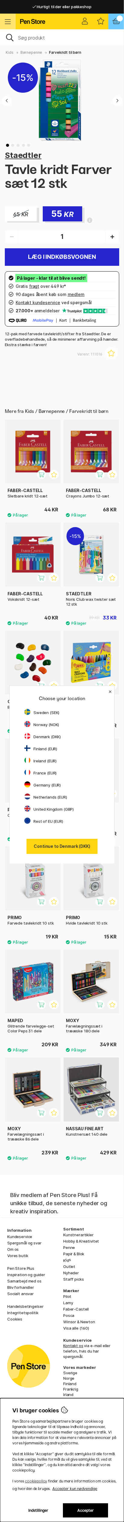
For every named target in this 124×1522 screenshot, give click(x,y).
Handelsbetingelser (25, 1306)
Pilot (67, 1296)
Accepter (85, 1510)
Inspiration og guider (26, 1274)
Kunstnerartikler (78, 1234)
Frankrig (70, 1389)
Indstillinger (38, 1510)
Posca (68, 1315)
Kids (9, 52)
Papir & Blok (73, 1253)
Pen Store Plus (20, 1268)
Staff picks (73, 1279)
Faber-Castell (76, 1309)
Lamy (68, 1302)
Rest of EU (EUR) (48, 821)
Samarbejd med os (24, 1281)
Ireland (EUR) (45, 760)
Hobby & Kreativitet (81, 1241)
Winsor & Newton (79, 1321)
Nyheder (71, 1272)
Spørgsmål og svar (24, 1242)
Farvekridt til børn (65, 52)
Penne (69, 1247)
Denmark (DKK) (47, 736)
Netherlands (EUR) (50, 797)
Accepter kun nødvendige (74, 1488)
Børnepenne (31, 52)
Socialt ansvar (20, 1293)
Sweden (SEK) (46, 712)
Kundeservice (19, 1236)
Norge (68, 1378)
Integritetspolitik (22, 1312)
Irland (68, 1394)
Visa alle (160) (76, 1328)
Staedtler (23, 155)
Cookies (14, 1319)
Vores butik (17, 1255)
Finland (69, 1383)
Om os (13, 1249)
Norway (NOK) (46, 724)
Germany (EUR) (47, 785)
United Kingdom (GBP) (53, 809)
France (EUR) (45, 773)
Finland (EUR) (45, 748)
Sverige (70, 1372)
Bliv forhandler (20, 1287)
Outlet (69, 1266)
